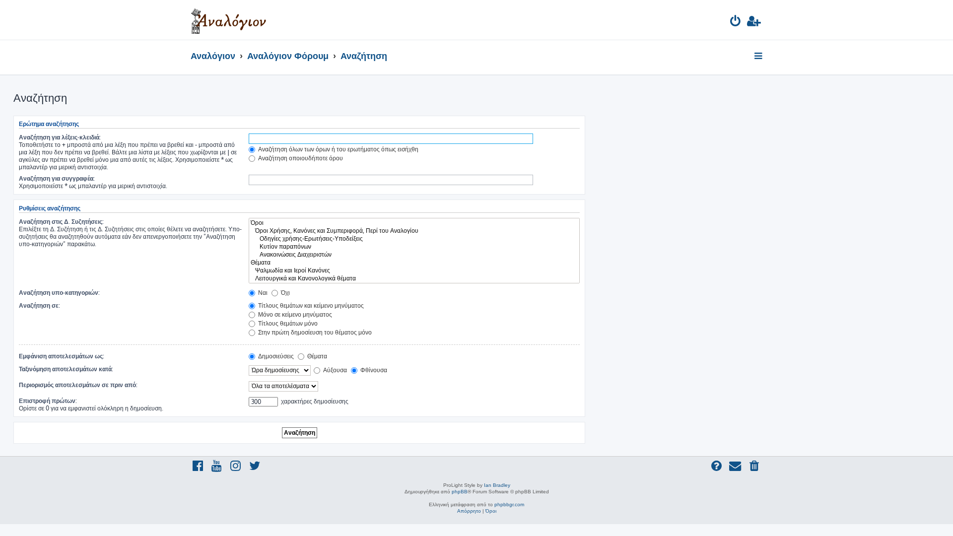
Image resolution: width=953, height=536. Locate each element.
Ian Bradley (497, 485)
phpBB (460, 491)
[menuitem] (736, 22)
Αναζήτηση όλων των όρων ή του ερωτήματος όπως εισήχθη (337, 149)
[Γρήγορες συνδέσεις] (759, 57)
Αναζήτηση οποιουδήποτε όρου (300, 158)
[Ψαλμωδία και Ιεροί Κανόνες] (414, 270)
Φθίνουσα (373, 370)
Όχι (284, 292)
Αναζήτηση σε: (39, 305)
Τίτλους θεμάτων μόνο (287, 323)
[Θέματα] (414, 263)
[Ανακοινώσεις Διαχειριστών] (414, 255)
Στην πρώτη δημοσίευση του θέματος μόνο (314, 332)
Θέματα (316, 356)
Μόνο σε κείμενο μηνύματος (294, 314)
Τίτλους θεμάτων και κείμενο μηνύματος (310, 305)
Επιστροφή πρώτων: (48, 400)
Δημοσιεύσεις (275, 356)
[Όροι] (414, 223)
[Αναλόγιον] (229, 20)
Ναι (262, 292)
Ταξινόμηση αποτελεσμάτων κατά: (66, 369)
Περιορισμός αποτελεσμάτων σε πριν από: (78, 385)
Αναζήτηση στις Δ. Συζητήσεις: (61, 221)
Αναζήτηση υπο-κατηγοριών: (59, 292)
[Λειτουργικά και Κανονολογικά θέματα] (414, 278)
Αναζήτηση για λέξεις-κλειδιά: (60, 137)
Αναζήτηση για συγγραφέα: (57, 178)
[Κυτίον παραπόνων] (414, 247)
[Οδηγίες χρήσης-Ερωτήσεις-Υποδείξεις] (414, 239)
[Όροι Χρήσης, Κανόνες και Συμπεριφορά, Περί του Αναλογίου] (414, 231)
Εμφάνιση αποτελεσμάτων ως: (61, 356)
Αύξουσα (334, 370)
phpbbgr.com (509, 504)
